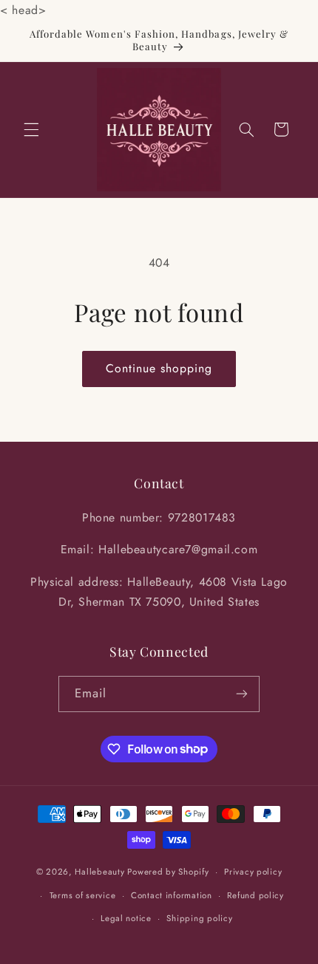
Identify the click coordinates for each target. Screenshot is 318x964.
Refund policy (255, 895)
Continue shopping (159, 368)
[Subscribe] (242, 694)
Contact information (171, 895)
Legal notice (126, 918)
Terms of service (83, 895)
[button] (31, 129)
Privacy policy (253, 872)
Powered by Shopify (168, 872)
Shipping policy (199, 918)
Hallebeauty (99, 872)
